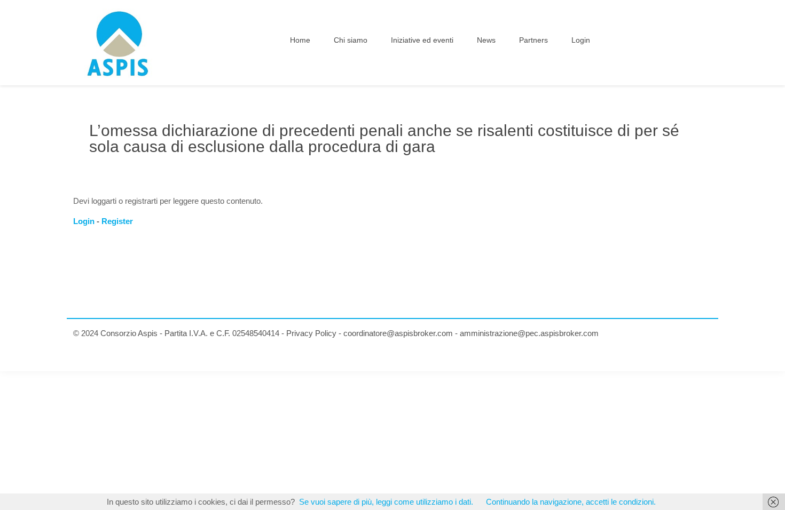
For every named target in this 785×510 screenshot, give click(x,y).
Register (117, 221)
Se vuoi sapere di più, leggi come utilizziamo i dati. (386, 501)
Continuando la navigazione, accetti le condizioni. (571, 501)
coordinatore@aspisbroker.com (398, 333)
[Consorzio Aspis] (118, 42)
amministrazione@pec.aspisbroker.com (529, 333)
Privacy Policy (311, 333)
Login (84, 221)
